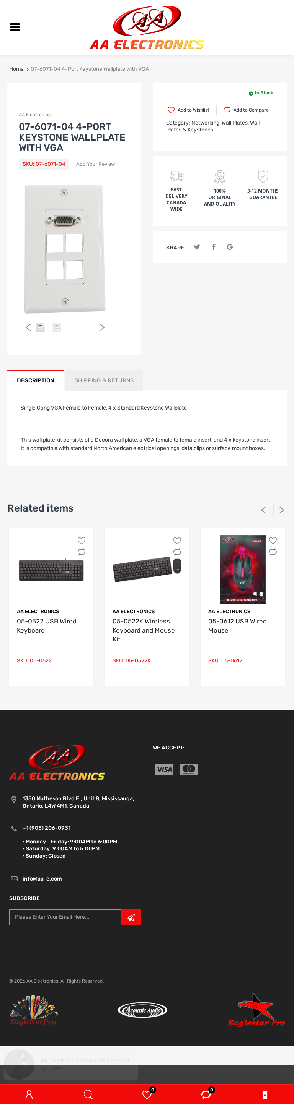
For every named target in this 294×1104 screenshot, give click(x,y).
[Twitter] (197, 247)
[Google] (230, 247)
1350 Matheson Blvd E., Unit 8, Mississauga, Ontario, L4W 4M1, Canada (78, 802)
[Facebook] (213, 247)
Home (16, 69)
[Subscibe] (131, 917)
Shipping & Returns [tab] (104, 380)
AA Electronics (35, 114)
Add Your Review (95, 164)
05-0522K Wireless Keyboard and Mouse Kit (144, 630)
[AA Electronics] (147, 27)
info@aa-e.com (42, 879)
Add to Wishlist (193, 110)
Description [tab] (35, 380)
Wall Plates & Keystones (213, 126)
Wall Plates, (235, 123)
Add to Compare (251, 110)
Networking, (205, 123)
